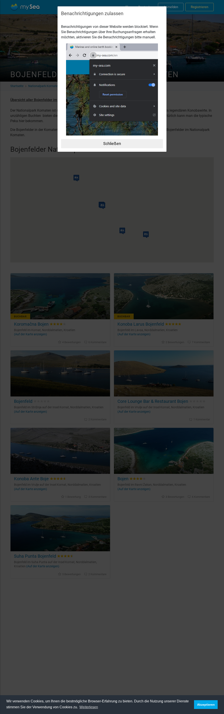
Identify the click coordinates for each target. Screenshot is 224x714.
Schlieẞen (112, 143)
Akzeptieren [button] (206, 704)
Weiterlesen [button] (88, 707)
